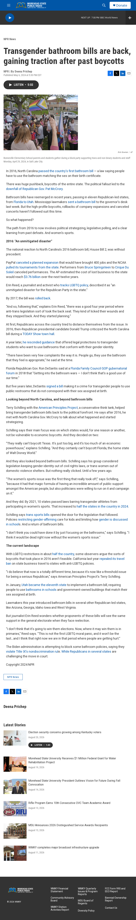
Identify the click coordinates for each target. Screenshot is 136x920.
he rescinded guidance (39, 342)
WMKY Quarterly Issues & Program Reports (88, 891)
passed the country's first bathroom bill (65, 171)
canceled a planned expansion (37, 262)
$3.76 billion (32, 277)
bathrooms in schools (41, 589)
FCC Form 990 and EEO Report (115, 890)
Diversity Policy (86, 910)
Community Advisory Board (62, 899)
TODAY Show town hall (38, 334)
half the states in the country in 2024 (102, 506)
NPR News (10, 39)
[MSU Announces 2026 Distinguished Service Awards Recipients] (15, 831)
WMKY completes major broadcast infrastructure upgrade (63, 847)
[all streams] (131, 18)
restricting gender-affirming (37, 519)
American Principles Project (58, 407)
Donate (121, 5)
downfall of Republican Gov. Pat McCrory (34, 189)
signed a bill (54, 386)
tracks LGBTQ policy (74, 285)
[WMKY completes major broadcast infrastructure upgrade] (15, 853)
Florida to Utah (23, 202)
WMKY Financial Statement (59, 890)
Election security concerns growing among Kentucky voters (64, 732)
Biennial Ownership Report (115, 899)
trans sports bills (38, 515)
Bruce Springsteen (98, 267)
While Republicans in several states (86, 651)
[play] (10, 18)
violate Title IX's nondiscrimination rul (32, 651)
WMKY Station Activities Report (60, 908)
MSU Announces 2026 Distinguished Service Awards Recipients (68, 825)
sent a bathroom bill (81, 202)
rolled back (42, 298)
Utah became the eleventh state (44, 585)
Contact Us (111, 908)
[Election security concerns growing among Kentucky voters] (15, 738)
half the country (63, 554)
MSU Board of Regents (86, 902)
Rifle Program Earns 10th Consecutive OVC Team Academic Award (69, 803)
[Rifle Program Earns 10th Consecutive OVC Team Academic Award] (15, 808)
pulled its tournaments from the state (32, 267)
